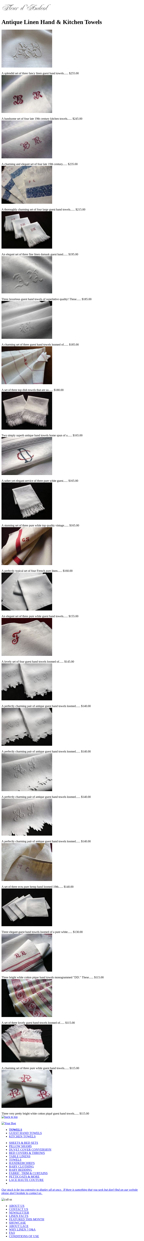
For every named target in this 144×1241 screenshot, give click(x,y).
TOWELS (15, 1159)
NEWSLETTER (19, 1212)
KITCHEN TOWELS (22, 1136)
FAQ (12, 1232)
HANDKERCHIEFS (22, 1163)
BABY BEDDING (20, 1169)
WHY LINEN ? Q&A (22, 1229)
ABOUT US (16, 1205)
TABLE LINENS (19, 1156)
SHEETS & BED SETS (23, 1142)
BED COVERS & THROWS (27, 1153)
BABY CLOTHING (21, 1166)
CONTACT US (18, 1209)
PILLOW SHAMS (20, 1146)
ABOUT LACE (18, 1226)
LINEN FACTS (18, 1216)
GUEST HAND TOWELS (25, 1133)
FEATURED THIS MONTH (26, 1219)
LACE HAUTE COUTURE (26, 1180)
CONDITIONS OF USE (24, 1236)
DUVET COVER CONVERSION (30, 1149)
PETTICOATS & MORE (24, 1176)
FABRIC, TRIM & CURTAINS (28, 1173)
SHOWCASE (17, 1222)
